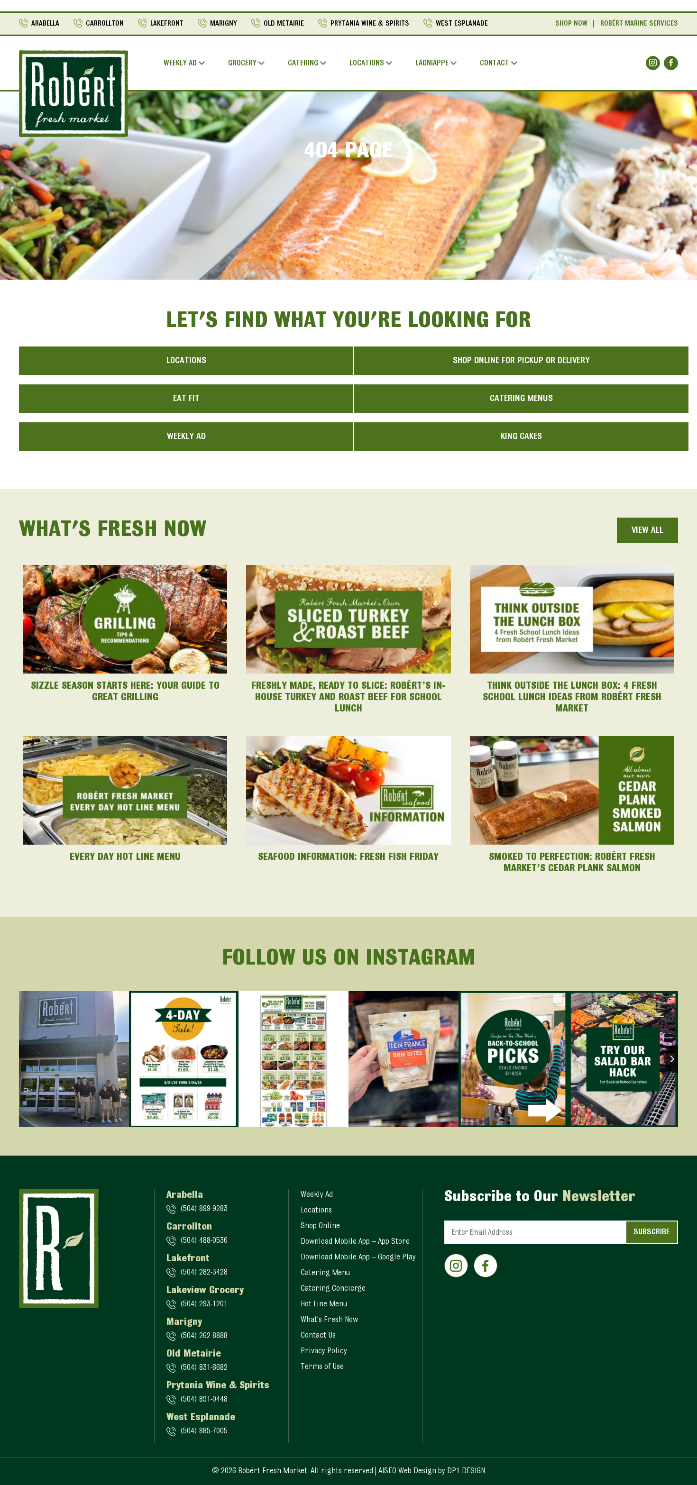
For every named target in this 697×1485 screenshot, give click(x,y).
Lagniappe (432, 63)
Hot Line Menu (324, 1304)
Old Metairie (284, 23)
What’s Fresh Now (329, 1320)
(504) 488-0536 (204, 1241)
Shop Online (320, 1226)
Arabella (45, 23)
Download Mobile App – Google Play (358, 1257)
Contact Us (318, 1335)
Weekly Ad (180, 63)
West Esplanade (462, 23)
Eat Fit (186, 398)
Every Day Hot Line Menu (125, 857)
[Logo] (73, 93)
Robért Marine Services (639, 23)
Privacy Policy (324, 1351)
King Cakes (521, 436)
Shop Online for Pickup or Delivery (521, 360)
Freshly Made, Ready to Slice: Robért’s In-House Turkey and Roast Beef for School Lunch (348, 697)
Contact (494, 63)
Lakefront (166, 23)
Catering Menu (325, 1273)
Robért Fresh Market (272, 1471)
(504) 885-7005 (204, 1431)
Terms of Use (322, 1367)
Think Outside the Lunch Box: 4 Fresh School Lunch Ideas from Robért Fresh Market (572, 697)
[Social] (653, 63)
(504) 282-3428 (204, 1272)
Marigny (223, 23)
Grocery (242, 63)
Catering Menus (521, 398)
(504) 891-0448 (204, 1399)
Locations (366, 63)
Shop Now (571, 23)
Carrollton (105, 23)
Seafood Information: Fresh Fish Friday (348, 857)
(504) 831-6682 (204, 1368)
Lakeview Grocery (205, 1290)
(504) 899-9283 (204, 1209)
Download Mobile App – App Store (355, 1242)
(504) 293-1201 (204, 1304)
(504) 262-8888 (204, 1336)
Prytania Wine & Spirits (369, 23)
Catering (303, 63)
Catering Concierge (333, 1289)
